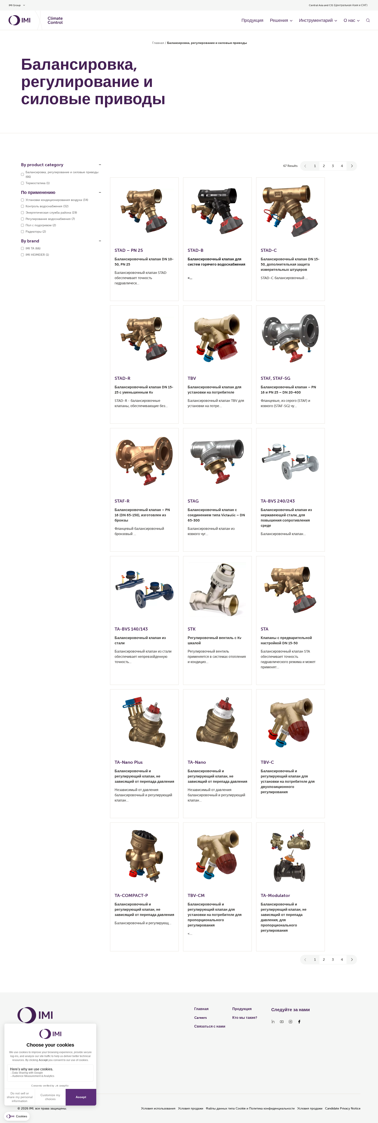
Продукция (252, 20)
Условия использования (158, 1108)
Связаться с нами (209, 1026)
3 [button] (333, 166)
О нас (349, 20)
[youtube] (282, 1021)
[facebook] (299, 1021)
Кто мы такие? (244, 1018)
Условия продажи (190, 1108)
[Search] (368, 20)
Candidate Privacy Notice (342, 1108)
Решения (279, 20)
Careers (200, 1018)
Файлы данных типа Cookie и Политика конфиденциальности (250, 1108)
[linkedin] (273, 1021)
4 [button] (342, 166)
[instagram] (290, 1021)
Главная (158, 43)
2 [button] (324, 166)
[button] (305, 166)
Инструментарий (316, 20)
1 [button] (315, 166)
